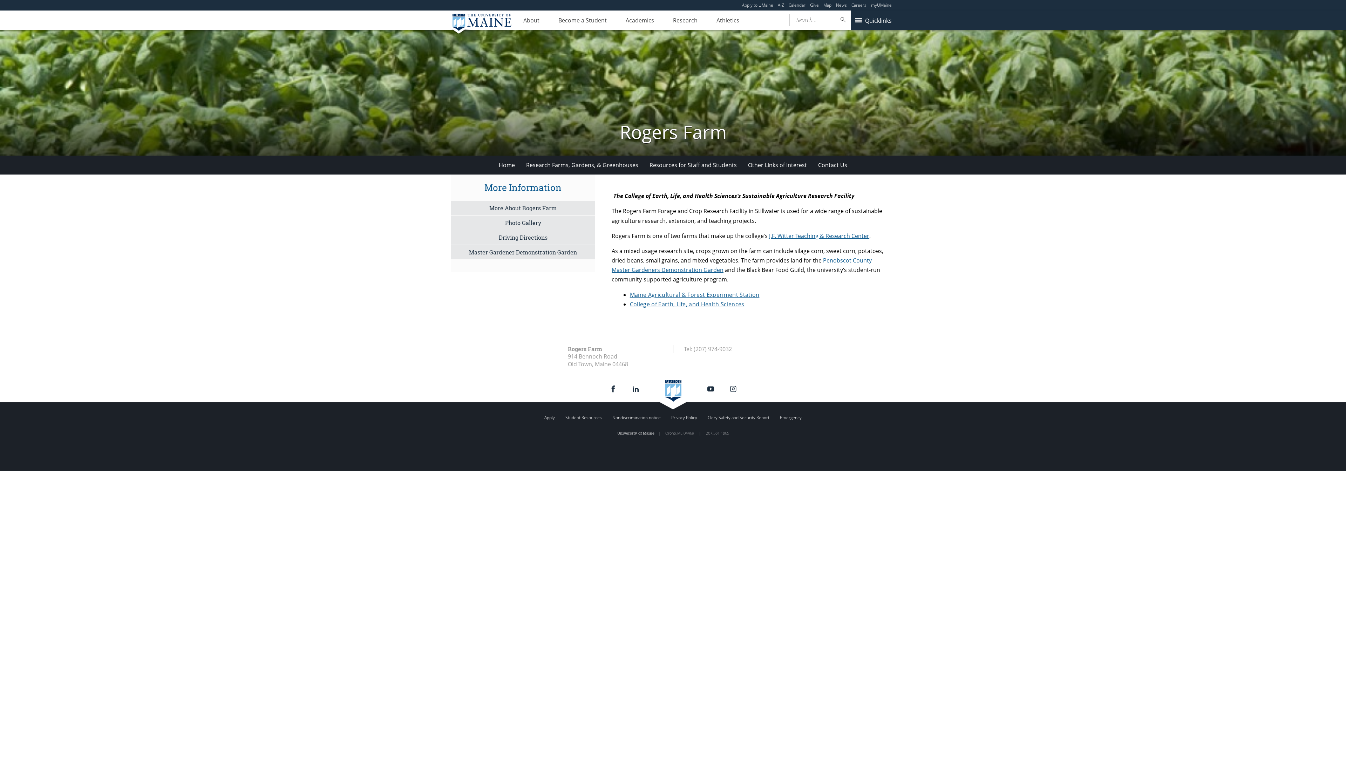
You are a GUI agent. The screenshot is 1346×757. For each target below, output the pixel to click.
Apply (549, 418)
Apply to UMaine (757, 5)
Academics (640, 20)
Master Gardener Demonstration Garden (523, 252)
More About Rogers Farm (523, 208)
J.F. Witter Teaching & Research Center (819, 236)
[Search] (843, 19)
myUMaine (881, 5)
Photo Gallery (523, 222)
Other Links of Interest (777, 165)
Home (507, 165)
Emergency (791, 418)
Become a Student (582, 20)
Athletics (727, 20)
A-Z (781, 5)
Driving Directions (523, 237)
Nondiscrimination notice (636, 418)
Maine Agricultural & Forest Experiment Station (695, 295)
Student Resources (583, 418)
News (841, 5)
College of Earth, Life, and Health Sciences (687, 304)
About (531, 20)
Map (827, 5)
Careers (858, 5)
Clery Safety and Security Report (738, 418)
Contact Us (832, 165)
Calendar (797, 5)
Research (685, 20)
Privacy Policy (684, 418)
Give (814, 5)
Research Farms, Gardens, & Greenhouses (582, 165)
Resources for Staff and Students (693, 165)
